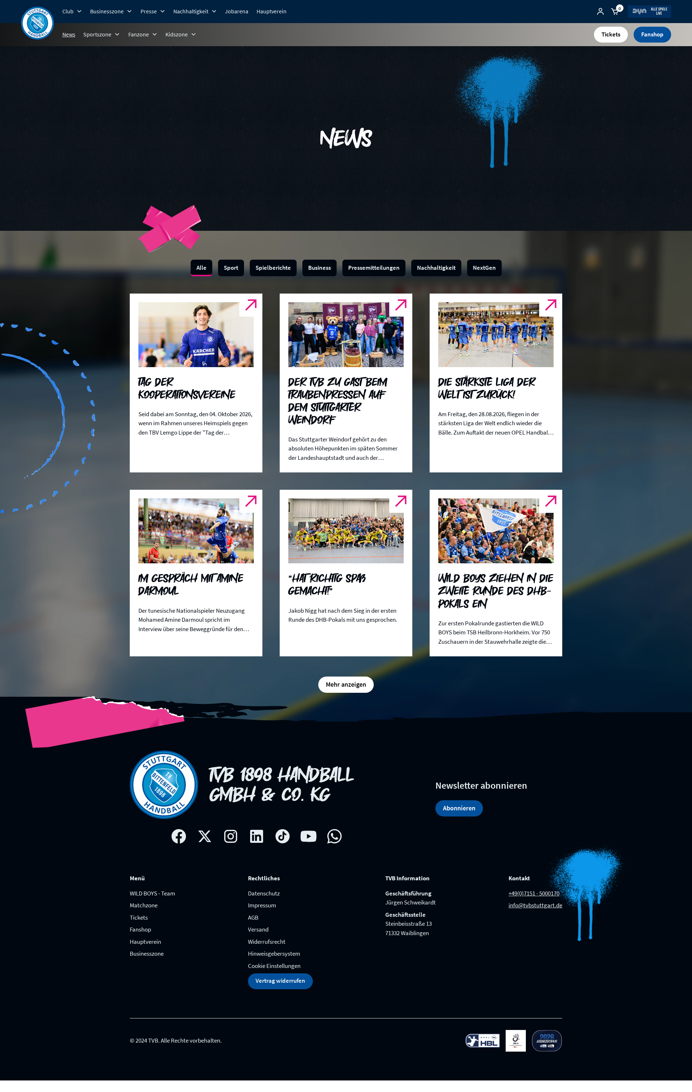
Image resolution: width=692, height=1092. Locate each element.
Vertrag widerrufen (280, 981)
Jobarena (236, 11)
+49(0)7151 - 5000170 (534, 893)
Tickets (611, 34)
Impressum (262, 905)
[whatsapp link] (334, 836)
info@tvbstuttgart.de (535, 905)
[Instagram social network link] (230, 836)
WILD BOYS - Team (152, 893)
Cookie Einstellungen (274, 966)
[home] (37, 23)
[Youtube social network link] (308, 836)
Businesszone (147, 953)
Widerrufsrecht (266, 942)
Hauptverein (272, 11)
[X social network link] (204, 836)
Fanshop (652, 34)
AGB (253, 917)
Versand (258, 929)
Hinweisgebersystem (274, 953)
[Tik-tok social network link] (282, 836)
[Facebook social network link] (178, 836)
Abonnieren (459, 808)
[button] (72, 11)
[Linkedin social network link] (256, 836)
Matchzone (144, 905)
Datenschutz (264, 893)
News (68, 34)
